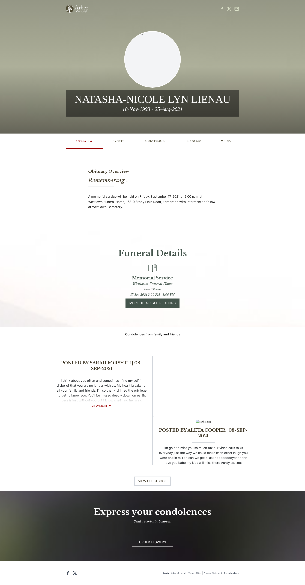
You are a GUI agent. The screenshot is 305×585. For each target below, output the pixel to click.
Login (166, 573)
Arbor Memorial (178, 573)
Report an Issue (231, 573)
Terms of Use (194, 573)
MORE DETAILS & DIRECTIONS (152, 303)
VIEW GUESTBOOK (152, 481)
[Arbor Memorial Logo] (77, 9)
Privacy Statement (213, 573)
